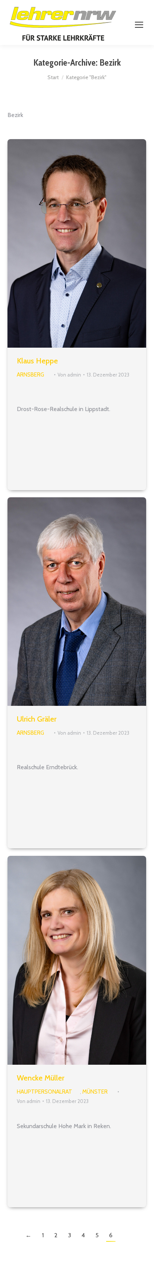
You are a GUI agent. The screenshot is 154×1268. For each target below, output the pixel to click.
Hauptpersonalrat (44, 1091)
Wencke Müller (40, 1077)
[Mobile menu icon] (139, 24)
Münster (95, 1091)
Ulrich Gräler (36, 718)
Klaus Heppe (37, 360)
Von (69, 375)
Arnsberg (30, 374)
